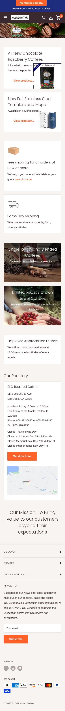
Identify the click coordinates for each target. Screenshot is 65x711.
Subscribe (16, 639)
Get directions (22, 456)
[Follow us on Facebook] (6, 668)
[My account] (51, 18)
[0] (58, 17)
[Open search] (44, 18)
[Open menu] (5, 17)
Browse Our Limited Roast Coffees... (32, 8)
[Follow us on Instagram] (13, 668)
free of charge (23, 179)
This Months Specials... (31, 2)
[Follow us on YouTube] (19, 668)
